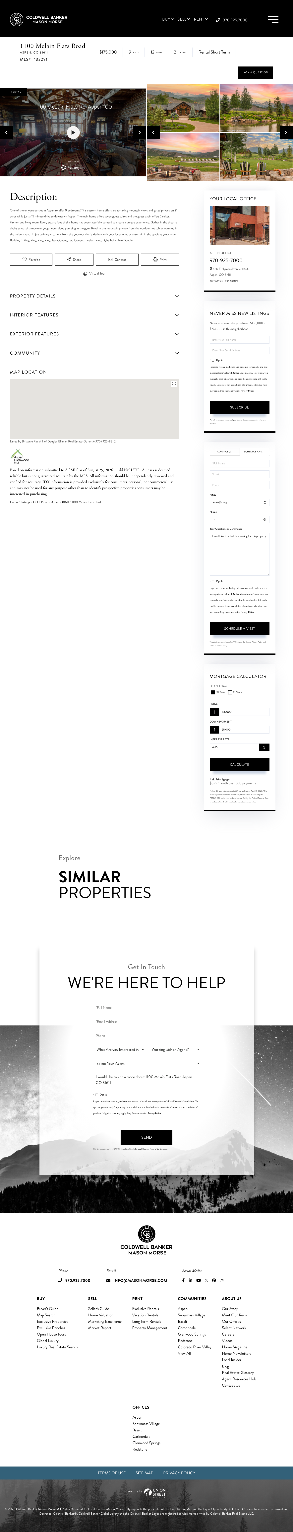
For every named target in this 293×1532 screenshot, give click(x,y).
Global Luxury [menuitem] (48, 1341)
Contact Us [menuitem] (231, 1385)
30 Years (220, 692)
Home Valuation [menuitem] (100, 1315)
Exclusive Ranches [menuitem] (51, 1328)
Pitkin (44, 502)
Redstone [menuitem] (185, 1341)
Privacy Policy (247, 391)
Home (14, 502)
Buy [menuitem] (166, 19)
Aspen (55, 502)
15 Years (237, 692)
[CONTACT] (255, 72)
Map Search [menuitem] (46, 1315)
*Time (213, 512)
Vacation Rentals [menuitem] (145, 1315)
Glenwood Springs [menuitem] (192, 1334)
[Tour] (94, 274)
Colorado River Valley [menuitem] (194, 1347)
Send (146, 1137)
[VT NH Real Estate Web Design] (146, 1493)
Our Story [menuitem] (230, 1309)
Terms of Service (216, 645)
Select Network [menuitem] (234, 1328)
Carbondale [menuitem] (187, 1328)
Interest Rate (219, 740)
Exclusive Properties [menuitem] (52, 1321)
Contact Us (216, 281)
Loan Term (218, 686)
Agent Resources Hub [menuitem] (239, 1379)
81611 (65, 502)
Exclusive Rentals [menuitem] (145, 1309)
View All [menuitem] (184, 1353)
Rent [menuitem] (199, 19)
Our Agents (231, 281)
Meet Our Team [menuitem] (234, 1315)
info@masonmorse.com (140, 1280)
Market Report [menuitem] (99, 1328)
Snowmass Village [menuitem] (191, 1315)
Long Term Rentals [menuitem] (146, 1321)
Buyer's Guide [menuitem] (47, 1309)
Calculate (239, 764)
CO (35, 502)
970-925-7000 (226, 260)
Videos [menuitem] (227, 1341)
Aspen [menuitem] (183, 1309)
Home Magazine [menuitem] (234, 1347)
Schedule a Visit (254, 451)
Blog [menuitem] (225, 1366)
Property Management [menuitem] (149, 1328)
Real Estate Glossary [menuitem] (238, 1372)
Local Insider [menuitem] (231, 1360)
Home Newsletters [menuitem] (236, 1353)
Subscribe (239, 407)
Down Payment (221, 722)
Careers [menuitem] (228, 1334)
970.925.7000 (235, 20)
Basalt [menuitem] (182, 1321)
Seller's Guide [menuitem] (98, 1309)
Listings (25, 502)
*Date (213, 495)
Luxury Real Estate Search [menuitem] (57, 1347)
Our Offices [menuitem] (231, 1321)
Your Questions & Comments (226, 529)
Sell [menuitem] (182, 19)
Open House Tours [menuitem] (51, 1334)
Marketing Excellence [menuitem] (105, 1321)
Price (214, 704)
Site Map (144, 1473)
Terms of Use (112, 1473)
